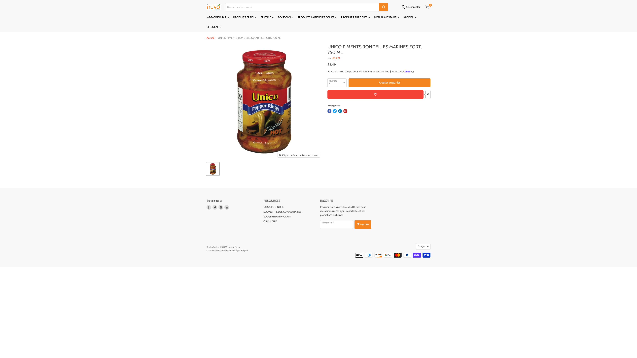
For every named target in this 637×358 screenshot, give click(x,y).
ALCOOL (408, 17)
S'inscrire (363, 224)
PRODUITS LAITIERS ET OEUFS (316, 17)
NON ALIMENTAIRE (385, 17)
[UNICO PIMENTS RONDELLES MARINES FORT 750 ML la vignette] (212, 169)
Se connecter (413, 6)
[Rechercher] (383, 7)
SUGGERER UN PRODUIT (277, 216)
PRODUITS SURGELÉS (354, 17)
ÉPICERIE (266, 17)
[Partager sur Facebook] (329, 111)
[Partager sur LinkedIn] (340, 111)
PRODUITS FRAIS (243, 17)
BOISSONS (284, 17)
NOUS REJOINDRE (273, 207)
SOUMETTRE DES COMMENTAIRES (282, 211)
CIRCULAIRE (214, 27)
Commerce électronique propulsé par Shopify (227, 250)
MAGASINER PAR (217, 17)
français (421, 246)
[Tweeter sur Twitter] (335, 111)
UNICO (336, 58)
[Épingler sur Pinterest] (345, 111)
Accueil (210, 37)
